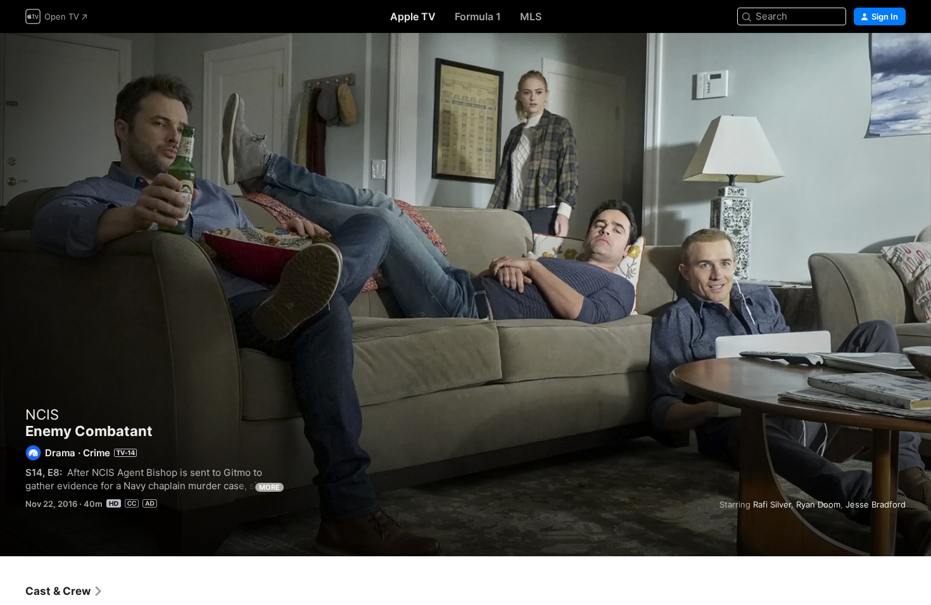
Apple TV (413, 16)
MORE (269, 487)
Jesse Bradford (876, 504)
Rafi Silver (772, 504)
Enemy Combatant (465, 294)
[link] (64, 591)
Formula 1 (478, 16)
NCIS (42, 414)
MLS (531, 16)
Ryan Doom (818, 504)
